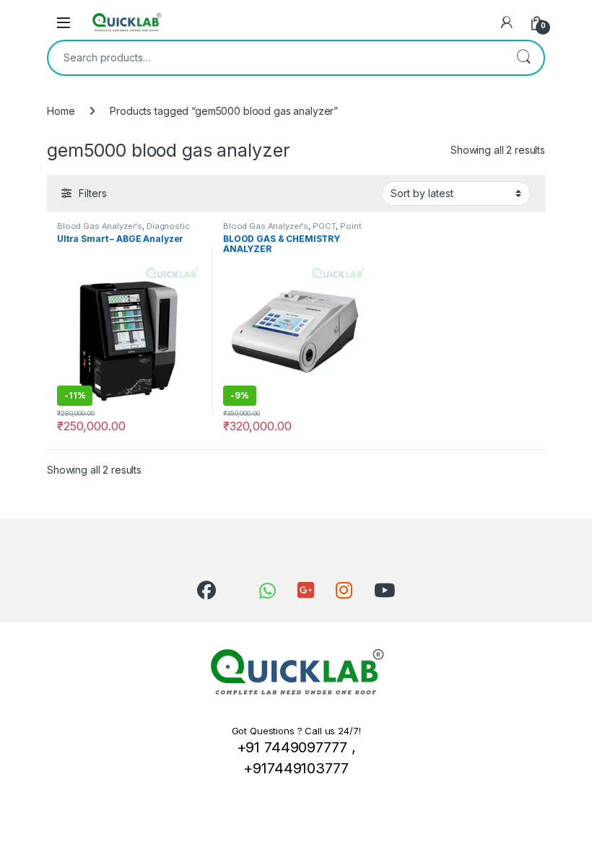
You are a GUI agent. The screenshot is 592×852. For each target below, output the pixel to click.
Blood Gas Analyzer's (99, 226)
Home (60, 111)
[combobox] (275, 57)
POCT (324, 226)
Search (523, 57)
